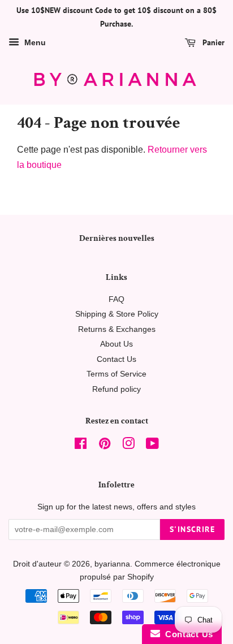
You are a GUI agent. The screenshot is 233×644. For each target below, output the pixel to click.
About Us (116, 344)
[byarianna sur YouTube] (152, 446)
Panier (212, 42)
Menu (34, 42)
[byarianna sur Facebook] (80, 446)
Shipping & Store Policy (116, 314)
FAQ (116, 299)
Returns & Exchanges (117, 329)
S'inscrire (192, 529)
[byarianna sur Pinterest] (104, 446)
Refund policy (116, 389)
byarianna (112, 564)
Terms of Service (116, 374)
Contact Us (116, 359)
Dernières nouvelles (116, 238)
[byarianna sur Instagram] (128, 446)
